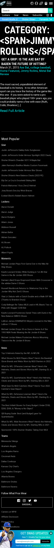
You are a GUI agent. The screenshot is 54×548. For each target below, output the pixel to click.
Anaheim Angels (8, 446)
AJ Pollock (6, 247)
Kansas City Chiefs (10, 466)
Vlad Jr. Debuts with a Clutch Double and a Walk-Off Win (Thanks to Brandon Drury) (26, 298)
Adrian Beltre (7, 232)
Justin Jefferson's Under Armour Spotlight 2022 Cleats (26, 155)
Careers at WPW (8, 512)
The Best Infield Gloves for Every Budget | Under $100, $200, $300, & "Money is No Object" (25, 407)
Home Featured (9, 71)
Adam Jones (7, 222)
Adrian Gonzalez (8, 237)
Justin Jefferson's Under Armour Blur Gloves (21, 170)
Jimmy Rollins (29, 71)
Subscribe (37, 15)
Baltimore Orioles (9, 481)
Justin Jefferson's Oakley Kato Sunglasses (20, 150)
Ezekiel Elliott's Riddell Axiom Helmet (17, 195)
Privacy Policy (7, 522)
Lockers (6, 15)
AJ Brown (5, 242)
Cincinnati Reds (8, 456)
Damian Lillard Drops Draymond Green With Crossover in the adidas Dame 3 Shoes (26, 282)
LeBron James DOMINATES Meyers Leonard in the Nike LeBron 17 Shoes (26, 323)
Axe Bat (24, 67)
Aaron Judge (7, 212)
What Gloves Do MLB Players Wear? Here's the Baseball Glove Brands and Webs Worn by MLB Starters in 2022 (26, 360)
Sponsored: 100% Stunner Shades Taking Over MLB (24, 430)
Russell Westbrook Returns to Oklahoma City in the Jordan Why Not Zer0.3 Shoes (24, 290)
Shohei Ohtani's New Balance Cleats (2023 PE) (22, 175)
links (34, 22)
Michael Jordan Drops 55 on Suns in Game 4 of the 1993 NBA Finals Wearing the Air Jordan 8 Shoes (24, 331)
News (25, 15)
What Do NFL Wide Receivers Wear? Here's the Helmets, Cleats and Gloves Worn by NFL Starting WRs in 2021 (26, 423)
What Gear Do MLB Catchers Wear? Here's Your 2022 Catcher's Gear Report (25, 387)
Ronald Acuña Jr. (10, 19)
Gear (16, 15)
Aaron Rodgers (8, 217)
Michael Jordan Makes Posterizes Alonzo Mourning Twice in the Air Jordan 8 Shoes (24, 339)
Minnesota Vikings (9, 441)
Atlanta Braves (8, 476)
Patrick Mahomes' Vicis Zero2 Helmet (18, 185)
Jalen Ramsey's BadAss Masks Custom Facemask (24, 165)
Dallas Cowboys (8, 461)
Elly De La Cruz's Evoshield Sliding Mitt (18, 180)
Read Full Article (12, 111)
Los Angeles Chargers (11, 471)
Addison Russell (8, 227)
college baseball (40, 67)
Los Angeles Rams (10, 451)
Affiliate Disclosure (9, 517)
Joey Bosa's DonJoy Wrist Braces (16, 190)
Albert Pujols (7, 252)
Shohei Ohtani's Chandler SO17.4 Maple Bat (20, 160)
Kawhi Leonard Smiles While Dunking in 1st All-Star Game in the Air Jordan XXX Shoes (24, 273)
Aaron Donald (7, 207)
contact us (37, 546)
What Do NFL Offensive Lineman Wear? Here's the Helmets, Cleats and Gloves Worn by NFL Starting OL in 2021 (26, 369)
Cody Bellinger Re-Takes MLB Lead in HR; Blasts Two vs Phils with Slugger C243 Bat (26, 306)
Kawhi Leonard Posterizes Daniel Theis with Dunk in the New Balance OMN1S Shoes (26, 314)
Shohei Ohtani (28, 19)
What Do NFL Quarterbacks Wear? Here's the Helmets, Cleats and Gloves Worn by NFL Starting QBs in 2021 (26, 379)
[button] (45, 3)
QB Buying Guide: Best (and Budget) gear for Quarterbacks (21, 415)
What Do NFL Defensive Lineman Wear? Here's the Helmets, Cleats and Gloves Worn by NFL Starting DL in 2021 (26, 397)
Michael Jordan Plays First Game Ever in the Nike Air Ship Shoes (25, 265)
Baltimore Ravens (9, 486)
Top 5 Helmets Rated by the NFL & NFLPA (20, 353)
